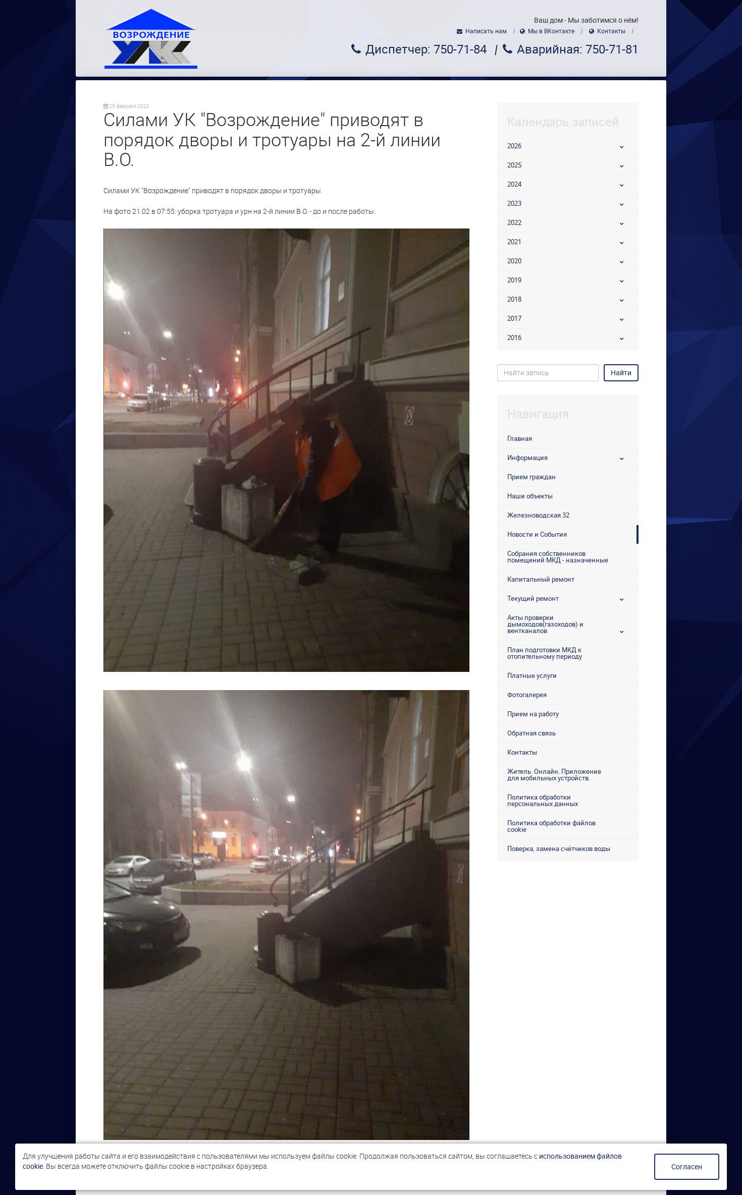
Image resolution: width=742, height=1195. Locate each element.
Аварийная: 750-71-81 (578, 49)
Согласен (686, 1167)
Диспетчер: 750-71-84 (426, 49)
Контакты (611, 31)
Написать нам (486, 31)
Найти (621, 373)
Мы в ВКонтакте (551, 31)
